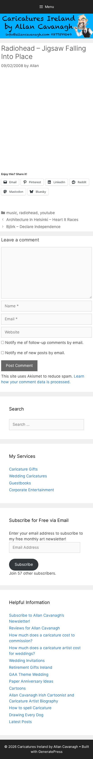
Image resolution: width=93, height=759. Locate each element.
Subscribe (24, 564)
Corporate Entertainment (31, 490)
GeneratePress (50, 751)
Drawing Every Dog (26, 715)
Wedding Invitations (27, 660)
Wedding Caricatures (28, 476)
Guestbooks (20, 483)
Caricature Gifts (23, 469)
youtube (47, 212)
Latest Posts (20, 721)
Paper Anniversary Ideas (31, 681)
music (11, 212)
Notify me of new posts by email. (35, 353)
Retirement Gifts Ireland (30, 667)
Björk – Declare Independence (33, 226)
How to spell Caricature (30, 708)
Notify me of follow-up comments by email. (44, 342)
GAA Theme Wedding (28, 674)
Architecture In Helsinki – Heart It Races (42, 219)
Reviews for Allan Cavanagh (34, 628)
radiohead (28, 212)
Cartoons (17, 688)
